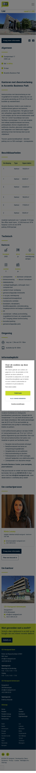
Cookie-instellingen (18, 404)
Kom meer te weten (10, 386)
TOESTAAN (18, 393)
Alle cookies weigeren (18, 398)
